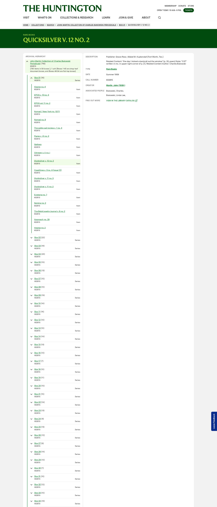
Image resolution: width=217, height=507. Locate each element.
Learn (106, 17)
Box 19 (37, 377)
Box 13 (37, 328)
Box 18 (37, 369)
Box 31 (37, 476)
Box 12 (37, 320)
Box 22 (37, 402)
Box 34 (37, 501)
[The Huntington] (62, 8)
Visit (26, 17)
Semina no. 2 (40, 203)
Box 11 (37, 311)
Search (50, 25)
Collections (37, 25)
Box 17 (37, 361)
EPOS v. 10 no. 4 (41, 95)
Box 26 (37, 435)
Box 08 (37, 287)
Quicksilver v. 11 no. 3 (43, 178)
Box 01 (37, 77)
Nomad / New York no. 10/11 (47, 111)
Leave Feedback (214, 421)
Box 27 (37, 443)
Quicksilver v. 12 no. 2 (44, 161)
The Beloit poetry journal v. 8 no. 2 (49, 211)
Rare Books (111, 69)
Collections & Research (76, 17)
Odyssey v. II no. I (42, 153)
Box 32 (37, 484)
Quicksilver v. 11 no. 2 (43, 186)
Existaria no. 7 (40, 195)
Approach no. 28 (41, 219)
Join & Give (126, 17)
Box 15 (37, 344)
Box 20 (37, 385)
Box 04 (37, 254)
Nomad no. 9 (40, 119)
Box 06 (37, 270)
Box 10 (37, 303)
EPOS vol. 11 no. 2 (42, 103)
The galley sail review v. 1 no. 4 (48, 128)
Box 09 (37, 295)
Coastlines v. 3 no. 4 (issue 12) (48, 170)
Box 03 (37, 246)
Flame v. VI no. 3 (41, 136)
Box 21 (37, 394)
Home (26, 25)
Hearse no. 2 (40, 228)
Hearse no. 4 (40, 87)
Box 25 (37, 427)
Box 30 (37, 468)
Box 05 (37, 262)
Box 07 (37, 278)
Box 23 (37, 410)
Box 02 (37, 237)
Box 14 (37, 336)
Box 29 (37, 460)
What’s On (44, 17)
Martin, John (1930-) (115, 85)
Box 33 (37, 493)
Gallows (37, 144)
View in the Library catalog (120, 101)
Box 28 (37, 451)
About (146, 17)
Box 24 (37, 418)
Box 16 (37, 353)
